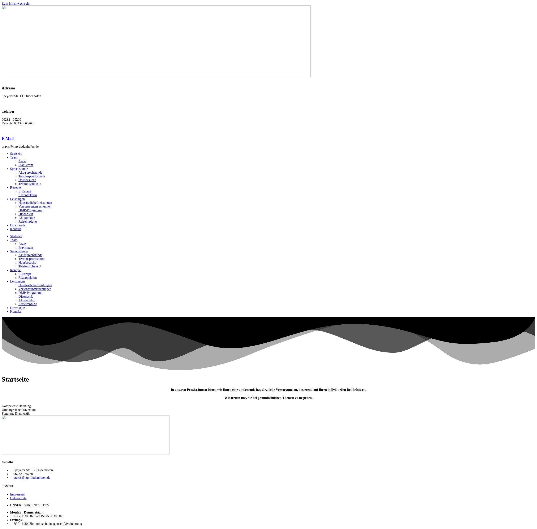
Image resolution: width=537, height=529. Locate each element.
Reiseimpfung (27, 221)
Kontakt (15, 229)
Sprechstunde (19, 168)
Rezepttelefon (27, 195)
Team (13, 157)
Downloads (17, 225)
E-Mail (8, 138)
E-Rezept (24, 191)
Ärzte (22, 161)
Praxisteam (25, 165)
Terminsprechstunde (31, 176)
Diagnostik (25, 214)
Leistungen (17, 199)
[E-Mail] (3, 130)
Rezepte (15, 187)
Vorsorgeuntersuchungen (34, 206)
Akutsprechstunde (30, 172)
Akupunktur (26, 217)
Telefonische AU (29, 184)
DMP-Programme (30, 210)
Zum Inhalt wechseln (16, 3)
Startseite (16, 153)
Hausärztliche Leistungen (35, 202)
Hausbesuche (27, 180)
